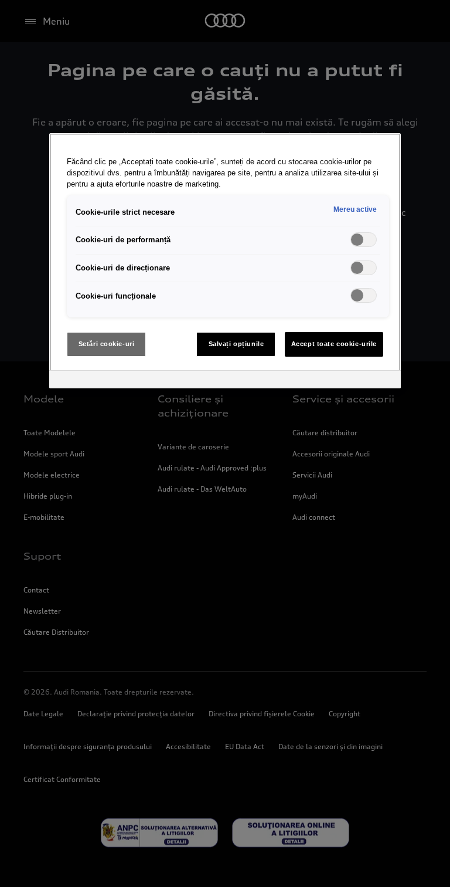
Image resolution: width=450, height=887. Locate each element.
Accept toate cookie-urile (334, 343)
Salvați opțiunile (236, 343)
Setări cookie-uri (107, 343)
